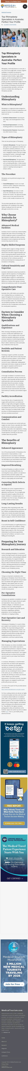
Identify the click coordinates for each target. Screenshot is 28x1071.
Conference (5, 1056)
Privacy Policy (5, 1064)
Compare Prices (6, 1052)
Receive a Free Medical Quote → (14, 1)
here (7, 711)
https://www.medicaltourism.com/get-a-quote (13, 689)
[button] (25, 6)
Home (3, 1038)
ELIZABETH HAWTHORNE (10, 24)
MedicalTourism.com (15, 1062)
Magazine (4, 1048)
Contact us (6, 1032)
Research (4, 1045)
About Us (4, 1041)
